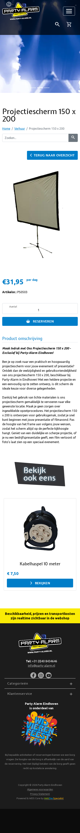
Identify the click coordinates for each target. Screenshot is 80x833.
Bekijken (42, 583)
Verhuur (19, 128)
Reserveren (43, 321)
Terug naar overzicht (54, 155)
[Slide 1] (40, 88)
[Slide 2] (46, 88)
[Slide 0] (33, 88)
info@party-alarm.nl (41, 665)
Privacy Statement (40, 794)
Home (6, 128)
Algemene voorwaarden (40, 789)
